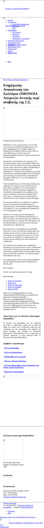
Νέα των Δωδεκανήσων (13, 352)
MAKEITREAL (27, 507)
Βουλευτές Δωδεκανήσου (14, 372)
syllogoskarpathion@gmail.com (14, 497)
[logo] (16, 9)
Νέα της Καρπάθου (11, 348)
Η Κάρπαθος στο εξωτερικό (15, 357)
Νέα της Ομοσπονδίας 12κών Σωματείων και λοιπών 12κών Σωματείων (21, 366)
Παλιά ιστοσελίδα (9, 503)
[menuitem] (24, 20)
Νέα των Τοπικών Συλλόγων (17, 80)
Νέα (4, 80)
